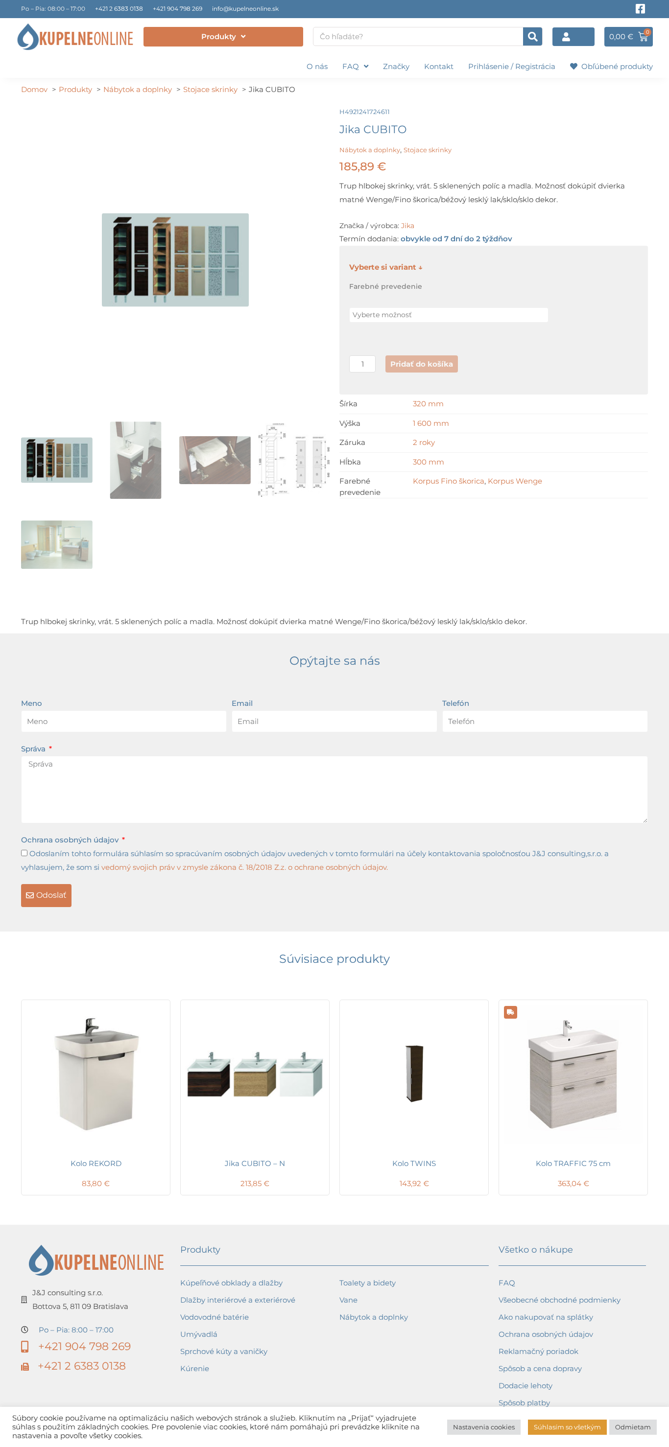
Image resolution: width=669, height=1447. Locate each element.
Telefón (455, 703)
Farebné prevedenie (385, 286)
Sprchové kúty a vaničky (223, 1351)
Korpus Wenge (515, 481)
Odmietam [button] (633, 1427)
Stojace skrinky (428, 150)
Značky (396, 66)
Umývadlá (198, 1334)
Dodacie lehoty (525, 1385)
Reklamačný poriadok (538, 1351)
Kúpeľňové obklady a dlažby (231, 1282)
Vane (348, 1300)
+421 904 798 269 (177, 8)
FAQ (350, 66)
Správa (34, 748)
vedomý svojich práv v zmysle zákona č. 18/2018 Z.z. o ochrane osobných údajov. (244, 867)
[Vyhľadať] (532, 36)
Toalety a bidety (367, 1282)
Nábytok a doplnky (369, 150)
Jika (407, 225)
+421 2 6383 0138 (119, 8)
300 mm (428, 462)
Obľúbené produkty (615, 66)
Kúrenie (194, 1368)
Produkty (218, 36)
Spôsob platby (524, 1402)
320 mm (428, 403)
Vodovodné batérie (214, 1317)
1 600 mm (431, 423)
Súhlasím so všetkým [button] (567, 1427)
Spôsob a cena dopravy (540, 1368)
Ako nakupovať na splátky (546, 1317)
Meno (31, 703)
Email (242, 703)
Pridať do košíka (421, 364)
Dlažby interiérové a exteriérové (237, 1300)
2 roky (424, 442)
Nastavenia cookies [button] (484, 1427)
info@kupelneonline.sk (245, 8)
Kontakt (439, 66)
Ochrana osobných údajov (70, 839)
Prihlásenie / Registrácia (511, 66)
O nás (317, 66)
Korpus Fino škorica (448, 481)
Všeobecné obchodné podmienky (560, 1300)
